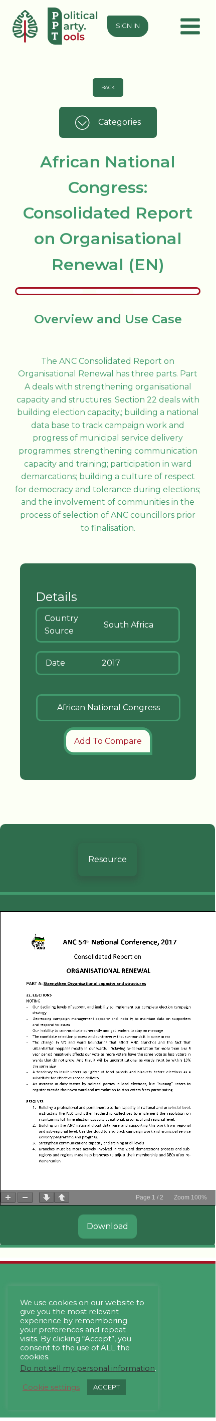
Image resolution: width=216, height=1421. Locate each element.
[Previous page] (61, 1197)
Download (107, 1226)
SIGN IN (128, 26)
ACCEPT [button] (106, 1387)
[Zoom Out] (25, 1197)
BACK (108, 87)
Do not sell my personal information (87, 1368)
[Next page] (46, 1197)
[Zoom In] (8, 1197)
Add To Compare (108, 741)
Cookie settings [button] (51, 1387)
